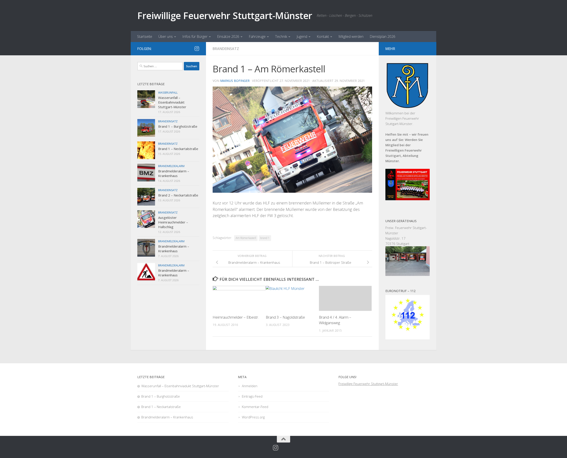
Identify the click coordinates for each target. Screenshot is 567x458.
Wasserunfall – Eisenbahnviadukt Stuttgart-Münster (172, 102)
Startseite (144, 36)
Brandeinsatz (226, 48)
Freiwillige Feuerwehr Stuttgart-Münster (224, 15)
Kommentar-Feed (255, 406)
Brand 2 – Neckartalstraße (178, 195)
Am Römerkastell (246, 238)
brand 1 (265, 238)
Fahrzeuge (257, 36)
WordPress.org (253, 417)
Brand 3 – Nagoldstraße (285, 317)
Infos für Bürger (195, 36)
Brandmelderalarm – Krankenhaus (173, 173)
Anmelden (249, 386)
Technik (281, 36)
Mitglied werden (350, 36)
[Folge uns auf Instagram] (196, 48)
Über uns (165, 36)
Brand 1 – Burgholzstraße (177, 126)
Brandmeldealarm (171, 166)
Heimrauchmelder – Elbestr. (236, 317)
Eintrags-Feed (252, 396)
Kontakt (323, 36)
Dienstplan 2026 (382, 36)
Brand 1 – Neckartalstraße (178, 148)
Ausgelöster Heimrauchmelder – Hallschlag (173, 222)
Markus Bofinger (235, 81)
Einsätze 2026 (228, 36)
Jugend (302, 36)
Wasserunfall (168, 92)
